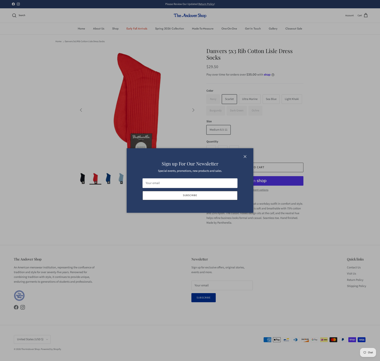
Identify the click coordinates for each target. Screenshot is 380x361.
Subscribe (190, 195)
